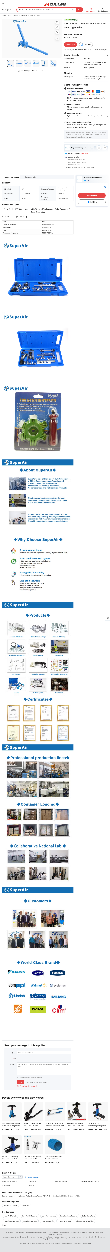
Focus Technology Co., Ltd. (41, 1243)
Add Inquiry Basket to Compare (32, 70)
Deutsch (63, 1237)
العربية (79, 1237)
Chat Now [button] (87, 45)
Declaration (77, 1243)
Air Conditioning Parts (9, 1181)
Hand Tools (24, 15)
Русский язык (48, 1237)
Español (24, 1237)
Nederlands (71, 1237)
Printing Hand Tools (64, 1221)
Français (39, 1237)
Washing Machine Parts (89, 1181)
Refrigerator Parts (61, 1181)
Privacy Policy (87, 1243)
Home (4, 15)
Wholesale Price (64, 1232)
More (4, 1225)
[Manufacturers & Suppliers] (55, 4)
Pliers (15, 1206)
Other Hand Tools (35, 15)
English (17, 1237)
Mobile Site (51, 1234)
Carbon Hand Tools (88, 1216)
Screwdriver (25, 1206)
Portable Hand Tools (30, 1221)
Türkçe (44, 1239)
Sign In (67, 167)
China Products (19, 1232)
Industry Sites (75, 1232)
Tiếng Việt (52, 1239)
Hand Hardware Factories (68, 1216)
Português (32, 1237)
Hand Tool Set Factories (29, 1216)
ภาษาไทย (102, 1237)
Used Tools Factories (49, 1216)
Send (20, 1082)
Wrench (6, 1206)
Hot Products (9, 1232)
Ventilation (32, 1181)
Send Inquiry (70, 45)
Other (30, 1185)
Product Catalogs (32, 1177)
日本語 (91, 1237)
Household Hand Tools (11, 1221)
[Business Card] (105, 186)
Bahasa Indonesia (62, 1239)
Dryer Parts (6, 1185)
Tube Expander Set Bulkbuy (85, 1221)
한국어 (85, 1237)
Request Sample (101, 50)
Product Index (99, 1232)
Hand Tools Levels (47, 1221)
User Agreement (67, 1243)
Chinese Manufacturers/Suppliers (36, 1232)
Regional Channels (87, 1232)
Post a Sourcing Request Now (28, 1086)
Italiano (56, 1237)
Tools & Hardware (13, 15)
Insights (59, 1234)
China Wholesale (53, 1232)
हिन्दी (96, 1237)
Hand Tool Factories (10, 1216)
